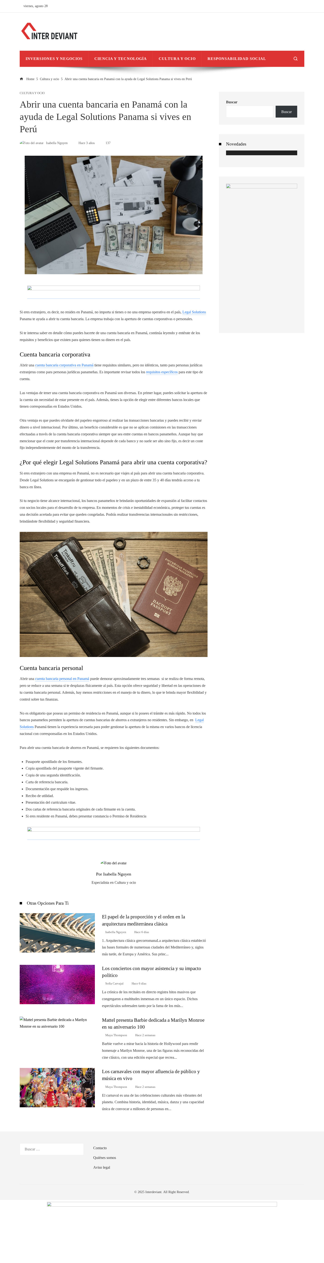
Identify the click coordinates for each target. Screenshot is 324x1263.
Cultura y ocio (32, 93)
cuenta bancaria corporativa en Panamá (64, 365)
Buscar (231, 102)
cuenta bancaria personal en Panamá (62, 679)
